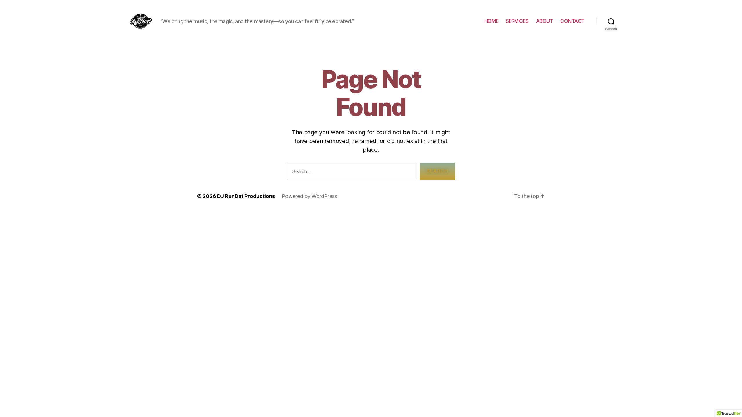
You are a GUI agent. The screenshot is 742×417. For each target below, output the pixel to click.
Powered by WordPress (309, 196)
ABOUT (544, 21)
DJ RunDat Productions (246, 196)
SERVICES (517, 21)
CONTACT (572, 21)
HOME (491, 21)
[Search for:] (351, 172)
